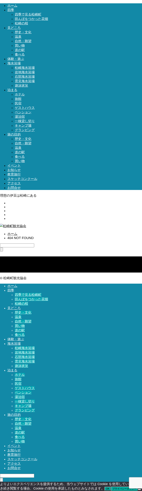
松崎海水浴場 (25, 68)
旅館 (18, 99)
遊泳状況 (21, 85)
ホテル (20, 94)
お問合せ (14, 188)
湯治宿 (20, 116)
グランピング (25, 130)
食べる (20, 54)
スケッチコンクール (22, 179)
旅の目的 (14, 134)
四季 (10, 10)
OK (107, 488)
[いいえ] (139, 489)
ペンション (23, 112)
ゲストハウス (25, 108)
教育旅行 (14, 174)
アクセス (14, 183)
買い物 (20, 45)
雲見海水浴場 (25, 81)
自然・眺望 (23, 41)
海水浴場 (14, 63)
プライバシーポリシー (124, 488)
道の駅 (20, 50)
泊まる (12, 90)
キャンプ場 (23, 125)
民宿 (18, 103)
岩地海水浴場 (25, 72)
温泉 (18, 37)
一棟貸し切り (25, 121)
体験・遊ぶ (15, 59)
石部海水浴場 (25, 77)
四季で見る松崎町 (28, 14)
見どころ (14, 28)
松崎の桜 (21, 23)
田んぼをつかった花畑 (31, 19)
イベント (14, 165)
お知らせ (14, 170)
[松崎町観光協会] (13, 226)
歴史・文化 (23, 32)
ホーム (12, 5)
